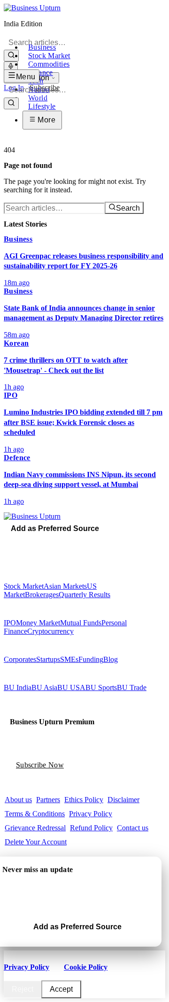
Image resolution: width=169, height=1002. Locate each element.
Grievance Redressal (35, 828)
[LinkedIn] (33, 541)
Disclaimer (123, 800)
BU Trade (131, 687)
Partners (48, 800)
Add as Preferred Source (55, 528)
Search (128, 208)
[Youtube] (26, 541)
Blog (110, 659)
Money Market (38, 623)
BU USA (71, 687)
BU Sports (101, 687)
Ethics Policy (83, 800)
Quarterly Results (84, 595)
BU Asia (44, 687)
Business (42, 47)
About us (18, 800)
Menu (26, 77)
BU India (17, 687)
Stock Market (49, 56)
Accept (61, 989)
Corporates (20, 659)
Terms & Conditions (35, 814)
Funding (90, 659)
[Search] (11, 55)
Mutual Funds (80, 623)
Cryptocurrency (50, 631)
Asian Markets (65, 586)
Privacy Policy (90, 814)
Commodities (48, 64)
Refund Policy (91, 828)
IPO (10, 623)
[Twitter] (13, 541)
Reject (22, 989)
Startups (48, 659)
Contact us (132, 828)
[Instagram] (20, 541)
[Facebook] (7, 541)
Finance (40, 72)
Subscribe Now (40, 765)
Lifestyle (42, 106)
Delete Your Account (36, 842)
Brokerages (42, 595)
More (45, 120)
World (37, 98)
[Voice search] (11, 66)
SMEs (69, 659)
